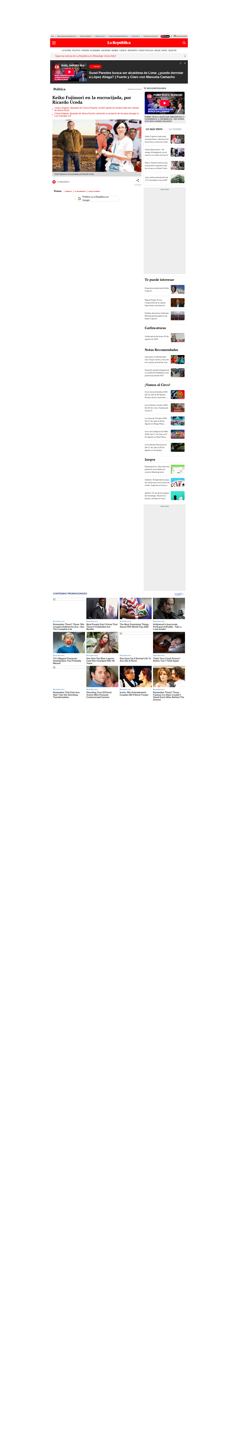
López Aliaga (100, 36)
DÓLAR (157, 50)
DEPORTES (133, 50)
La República (63, 182)
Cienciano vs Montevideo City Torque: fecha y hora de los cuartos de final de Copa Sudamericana (157, 361)
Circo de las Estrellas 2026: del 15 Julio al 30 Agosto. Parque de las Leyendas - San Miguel (156, 396)
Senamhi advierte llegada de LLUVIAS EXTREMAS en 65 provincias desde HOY (157, 373)
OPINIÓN (85, 50)
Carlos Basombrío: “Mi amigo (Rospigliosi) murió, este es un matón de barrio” (156, 152)
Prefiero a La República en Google (96, 198)
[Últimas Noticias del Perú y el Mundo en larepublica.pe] (119, 43)
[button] (54, 43)
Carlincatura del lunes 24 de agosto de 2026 (157, 337)
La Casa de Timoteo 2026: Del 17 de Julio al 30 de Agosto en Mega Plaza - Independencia (156, 422)
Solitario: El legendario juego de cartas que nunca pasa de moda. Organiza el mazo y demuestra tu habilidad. (157, 484)
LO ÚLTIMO (66, 50)
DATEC (164, 50)
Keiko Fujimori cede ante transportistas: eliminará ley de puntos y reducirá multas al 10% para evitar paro (157, 140)
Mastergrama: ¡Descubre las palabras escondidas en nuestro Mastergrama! (157, 469)
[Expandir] (180, 63)
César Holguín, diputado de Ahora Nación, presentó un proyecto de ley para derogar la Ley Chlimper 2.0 (96, 114)
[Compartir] (137, 180)
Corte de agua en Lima (151, 36)
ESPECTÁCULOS (146, 50)
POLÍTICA (76, 50)
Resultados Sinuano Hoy (66, 36)
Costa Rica (135, 36)
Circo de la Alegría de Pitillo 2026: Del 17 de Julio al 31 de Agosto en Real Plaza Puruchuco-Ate (156, 435)
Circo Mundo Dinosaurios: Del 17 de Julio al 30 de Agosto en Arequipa (156, 447)
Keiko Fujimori (85, 36)
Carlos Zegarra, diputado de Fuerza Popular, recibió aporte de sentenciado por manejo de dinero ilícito (96, 109)
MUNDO (115, 50)
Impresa (69, 191)
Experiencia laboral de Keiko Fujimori (157, 289)
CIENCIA (123, 50)
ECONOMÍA (95, 50)
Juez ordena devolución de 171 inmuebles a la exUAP (156, 178)
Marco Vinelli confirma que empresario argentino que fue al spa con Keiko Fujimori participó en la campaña (157, 167)
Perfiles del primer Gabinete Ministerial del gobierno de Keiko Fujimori (157, 316)
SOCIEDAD (105, 50)
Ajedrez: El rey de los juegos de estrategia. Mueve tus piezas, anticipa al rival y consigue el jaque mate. (157, 497)
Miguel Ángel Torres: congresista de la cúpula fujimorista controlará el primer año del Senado (155, 304)
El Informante (80, 191)
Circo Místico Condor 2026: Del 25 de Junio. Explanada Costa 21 (156, 408)
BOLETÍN (172, 50)
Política (59, 89)
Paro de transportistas (118, 36)
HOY (52, 36)
